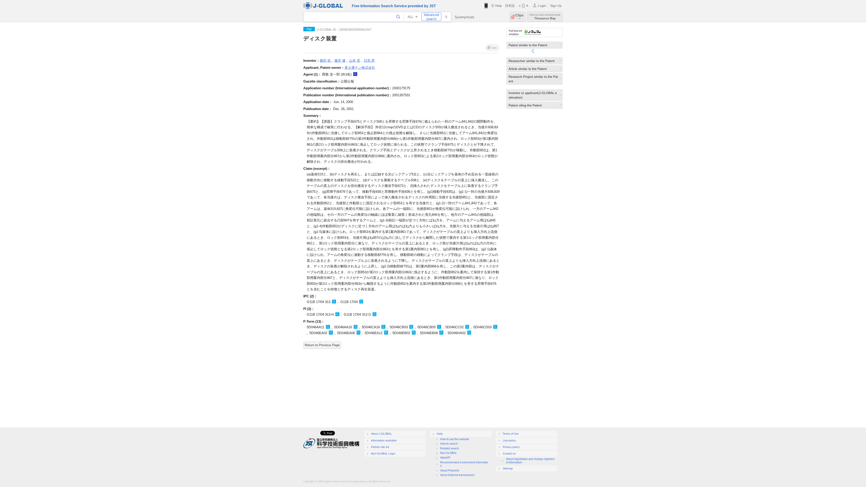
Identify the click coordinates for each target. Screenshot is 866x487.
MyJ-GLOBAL (448, 453)
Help (498, 5)
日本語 (510, 5)
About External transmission (457, 475)
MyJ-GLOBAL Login (383, 453)
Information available (384, 440)
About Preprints (449, 470)
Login (542, 5)
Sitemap (508, 468)
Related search (449, 448)
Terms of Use (511, 433)
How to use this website (454, 439)
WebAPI (445, 457)
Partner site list (380, 447)
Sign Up (556, 5)
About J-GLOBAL (381, 433)
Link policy (509, 440)
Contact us (509, 453)
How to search (449, 443)
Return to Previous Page (322, 345)
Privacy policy (511, 447)
